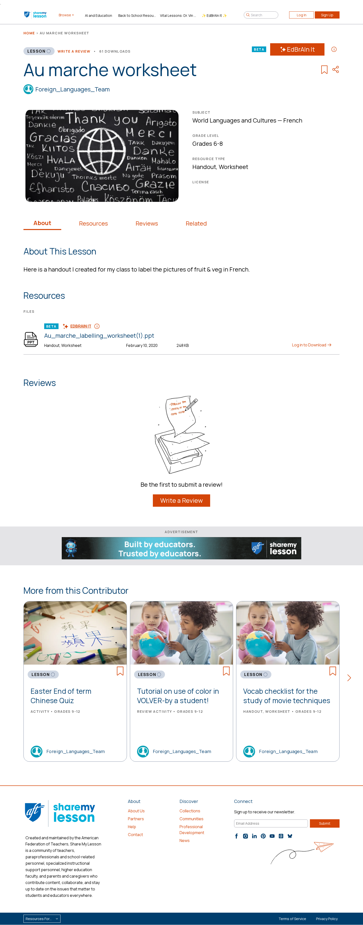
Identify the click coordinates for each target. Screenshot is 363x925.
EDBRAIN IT (80, 326)
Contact (135, 834)
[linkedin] (254, 836)
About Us (136, 811)
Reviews (147, 223)
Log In (301, 15)
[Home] (35, 15)
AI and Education (98, 15)
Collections (190, 811)
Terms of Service (292, 918)
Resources (93, 223)
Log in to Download (309, 345)
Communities (191, 818)
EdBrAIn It (301, 49)
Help (132, 826)
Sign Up (327, 15)
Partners (136, 818)
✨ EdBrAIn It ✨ (214, 15)
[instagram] (245, 836)
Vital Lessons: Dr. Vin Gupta (179, 15)
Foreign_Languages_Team (72, 89)
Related (196, 223)
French (292, 120)
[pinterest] (263, 836)
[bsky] (289, 836)
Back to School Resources (137, 15)
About (42, 223)
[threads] (281, 836)
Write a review (74, 51)
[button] (350, 678)
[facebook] (236, 836)
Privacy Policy (327, 918)
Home (29, 33)
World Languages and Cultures (234, 120)
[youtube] (272, 836)
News (185, 840)
